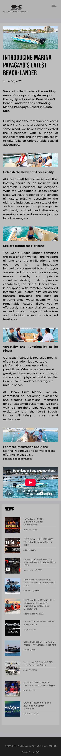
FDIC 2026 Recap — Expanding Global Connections (34, 521)
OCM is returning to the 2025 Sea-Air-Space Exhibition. (37, 705)
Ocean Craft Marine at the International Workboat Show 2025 (39, 562)
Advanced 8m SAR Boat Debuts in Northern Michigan (39, 684)
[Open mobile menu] (55, 5)
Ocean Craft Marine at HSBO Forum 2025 (39, 623)
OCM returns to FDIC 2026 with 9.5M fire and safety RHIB (38, 542)
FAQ (37, 752)
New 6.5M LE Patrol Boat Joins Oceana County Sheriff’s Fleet (39, 582)
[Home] (16, 11)
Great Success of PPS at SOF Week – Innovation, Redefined (39, 643)
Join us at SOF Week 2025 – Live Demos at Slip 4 (38, 663)
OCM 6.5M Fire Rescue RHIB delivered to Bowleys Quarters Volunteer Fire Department (38, 604)
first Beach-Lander (24, 125)
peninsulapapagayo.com (17, 458)
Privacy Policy (28, 752)
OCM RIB (52, 746)
